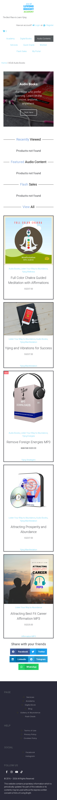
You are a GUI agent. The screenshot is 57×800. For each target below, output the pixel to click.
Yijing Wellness (28, 272)
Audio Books (14, 269)
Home (4, 63)
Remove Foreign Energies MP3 (28, 442)
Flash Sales (22, 51)
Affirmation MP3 (28, 636)
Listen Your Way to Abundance (34, 269)
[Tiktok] (21, 771)
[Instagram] (11, 771)
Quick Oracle (28, 45)
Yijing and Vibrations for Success (28, 348)
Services (14, 45)
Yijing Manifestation (28, 342)
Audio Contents (44, 39)
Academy (10, 39)
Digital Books (26, 39)
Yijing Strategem (28, 460)
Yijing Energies (28, 436)
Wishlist (43, 45)
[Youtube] (16, 771)
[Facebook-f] (6, 771)
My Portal (36, 51)
